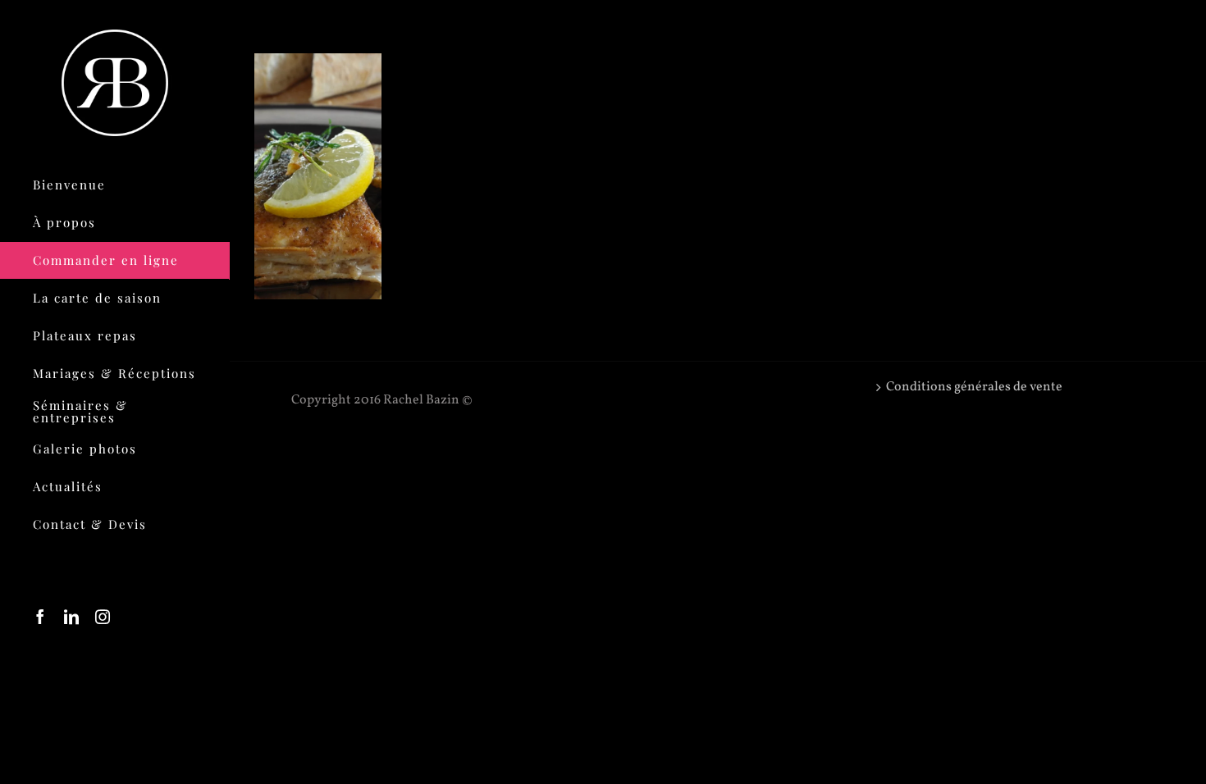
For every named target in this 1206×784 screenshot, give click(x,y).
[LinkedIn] (71, 616)
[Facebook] (40, 616)
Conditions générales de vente (974, 387)
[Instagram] (102, 616)
